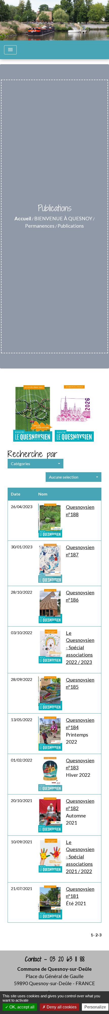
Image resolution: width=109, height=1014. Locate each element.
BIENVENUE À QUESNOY (63, 218)
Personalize (95, 1007)
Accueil (22, 218)
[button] (35, 463)
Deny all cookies (61, 1007)
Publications (71, 226)
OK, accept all (21, 1007)
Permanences (40, 226)
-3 (99, 934)
